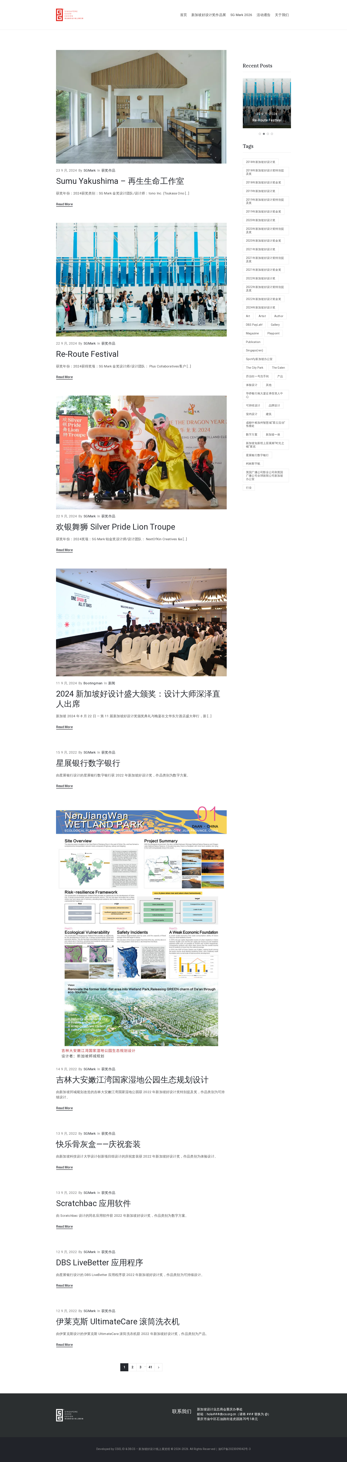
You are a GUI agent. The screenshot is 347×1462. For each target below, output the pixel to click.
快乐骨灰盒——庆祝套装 (98, 1144)
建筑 (268, 414)
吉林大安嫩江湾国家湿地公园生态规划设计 (132, 1080)
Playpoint (273, 333)
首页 (183, 15)
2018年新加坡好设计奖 (260, 162)
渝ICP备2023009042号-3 (234, 1449)
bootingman (93, 683)
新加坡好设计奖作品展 (208, 15)
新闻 (111, 683)
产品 (280, 376)
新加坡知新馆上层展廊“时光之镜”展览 (265, 445)
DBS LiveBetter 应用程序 (99, 1262)
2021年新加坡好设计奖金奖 (263, 269)
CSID (118, 1449)
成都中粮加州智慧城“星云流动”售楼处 (265, 424)
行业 (249, 487)
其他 (268, 385)
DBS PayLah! (254, 324)
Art (248, 316)
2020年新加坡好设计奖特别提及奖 (265, 230)
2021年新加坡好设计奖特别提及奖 (265, 259)
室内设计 (251, 414)
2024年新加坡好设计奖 (260, 307)
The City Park (254, 367)
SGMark (90, 170)
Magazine (252, 333)
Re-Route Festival (87, 354)
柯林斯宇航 (253, 463)
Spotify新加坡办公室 (259, 359)
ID (123, 1449)
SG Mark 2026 (241, 15)
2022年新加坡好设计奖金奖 (263, 299)
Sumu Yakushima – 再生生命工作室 (120, 181)
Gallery (275, 324)
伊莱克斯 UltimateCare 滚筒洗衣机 (118, 1321)
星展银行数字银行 (88, 763)
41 (150, 1367)
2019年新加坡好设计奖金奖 (263, 211)
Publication (253, 342)
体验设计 (251, 385)
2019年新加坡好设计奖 (260, 191)
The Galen (278, 367)
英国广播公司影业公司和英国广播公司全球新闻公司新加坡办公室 (264, 476)
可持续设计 (253, 405)
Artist (262, 316)
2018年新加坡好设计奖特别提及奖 (265, 172)
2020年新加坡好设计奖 (260, 220)
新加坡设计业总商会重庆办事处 (220, 1409)
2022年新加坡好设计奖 (260, 278)
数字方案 (251, 434)
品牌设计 (274, 405)
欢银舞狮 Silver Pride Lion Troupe (115, 527)
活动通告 (263, 15)
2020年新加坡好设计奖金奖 (263, 240)
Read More (64, 204)
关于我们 (282, 15)
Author (278, 316)
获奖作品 (108, 170)
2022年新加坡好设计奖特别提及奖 (265, 288)
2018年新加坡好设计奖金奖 (263, 182)
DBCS (131, 1449)
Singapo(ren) (254, 350)
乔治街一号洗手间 (257, 376)
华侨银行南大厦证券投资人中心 (264, 395)
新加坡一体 (273, 434)
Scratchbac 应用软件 (93, 1203)
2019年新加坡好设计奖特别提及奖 (265, 201)
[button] (260, 134)
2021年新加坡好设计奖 (260, 249)
